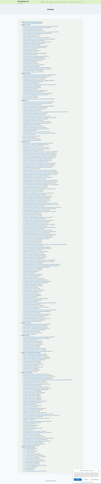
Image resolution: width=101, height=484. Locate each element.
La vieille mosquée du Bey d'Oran (30, 70)
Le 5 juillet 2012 (26, 424)
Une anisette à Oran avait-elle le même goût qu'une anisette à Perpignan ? (39, 264)
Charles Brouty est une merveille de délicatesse (33, 128)
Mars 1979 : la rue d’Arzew (28, 411)
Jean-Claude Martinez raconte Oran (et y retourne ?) (34, 388)
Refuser (86, 479)
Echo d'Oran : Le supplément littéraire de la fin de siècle (35, 230)
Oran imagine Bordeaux (28, 63)
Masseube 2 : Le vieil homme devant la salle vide (33, 418)
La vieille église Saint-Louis (29, 312)
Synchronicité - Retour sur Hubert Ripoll (31, 436)
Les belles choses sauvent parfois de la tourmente (34, 384)
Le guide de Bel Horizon (28, 83)
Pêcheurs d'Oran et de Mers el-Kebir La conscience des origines (36, 154)
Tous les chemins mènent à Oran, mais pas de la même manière (36, 231)
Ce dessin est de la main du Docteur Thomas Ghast (34, 121)
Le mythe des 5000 (27, 297)
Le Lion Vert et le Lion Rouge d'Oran (30, 317)
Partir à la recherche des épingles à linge (31, 408)
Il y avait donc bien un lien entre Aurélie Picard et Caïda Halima (36, 227)
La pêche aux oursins (27, 339)
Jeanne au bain (26, 272)
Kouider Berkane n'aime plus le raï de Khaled (32, 90)
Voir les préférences (95, 479)
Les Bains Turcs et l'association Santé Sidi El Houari (34, 27)
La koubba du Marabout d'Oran (29, 321)
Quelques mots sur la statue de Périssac (31, 194)
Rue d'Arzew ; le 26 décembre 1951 (30, 252)
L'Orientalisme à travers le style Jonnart (31, 108)
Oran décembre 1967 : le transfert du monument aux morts (35, 220)
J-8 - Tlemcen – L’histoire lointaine (30, 459)
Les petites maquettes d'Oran (29, 110)
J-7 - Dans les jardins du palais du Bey (31, 461)
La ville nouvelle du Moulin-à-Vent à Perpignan (33, 386)
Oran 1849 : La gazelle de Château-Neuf (31, 254)
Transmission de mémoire (28, 433)
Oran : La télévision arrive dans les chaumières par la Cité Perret (36, 309)
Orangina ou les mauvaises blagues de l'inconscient (34, 67)
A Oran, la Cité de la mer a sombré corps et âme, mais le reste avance (38, 31)
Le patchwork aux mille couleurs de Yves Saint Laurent (34, 103)
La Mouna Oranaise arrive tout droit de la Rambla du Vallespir (36, 224)
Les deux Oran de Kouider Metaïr (30, 81)
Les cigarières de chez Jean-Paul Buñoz (31, 218)
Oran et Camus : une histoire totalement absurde (33, 328)
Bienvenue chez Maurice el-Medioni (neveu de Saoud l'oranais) (36, 84)
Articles (42, 2)
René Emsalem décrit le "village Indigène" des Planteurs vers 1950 (37, 156)
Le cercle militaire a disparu (29, 294)
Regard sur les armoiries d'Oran (29, 240)
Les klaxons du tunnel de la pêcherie (31, 30)
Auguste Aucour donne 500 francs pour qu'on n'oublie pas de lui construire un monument (42, 244)
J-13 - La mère (26, 452)
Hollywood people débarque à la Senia (31, 43)
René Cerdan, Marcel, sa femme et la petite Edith (33, 238)
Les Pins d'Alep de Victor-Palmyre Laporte (32, 349)
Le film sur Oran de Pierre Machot (30, 409)
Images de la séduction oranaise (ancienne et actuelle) (34, 195)
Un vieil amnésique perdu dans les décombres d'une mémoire (36, 376)
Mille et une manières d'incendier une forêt (32, 53)
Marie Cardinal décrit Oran (28, 331)
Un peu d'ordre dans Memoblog (30, 23)
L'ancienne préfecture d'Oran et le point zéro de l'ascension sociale (37, 180)
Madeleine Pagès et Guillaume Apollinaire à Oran (33, 210)
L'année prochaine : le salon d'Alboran (31, 444)
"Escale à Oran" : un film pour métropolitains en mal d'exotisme (36, 157)
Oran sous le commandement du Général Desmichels (34, 248)
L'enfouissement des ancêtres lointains (31, 359)
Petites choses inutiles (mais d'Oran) (31, 278)
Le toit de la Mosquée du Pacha (30, 291)
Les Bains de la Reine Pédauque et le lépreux (32, 107)
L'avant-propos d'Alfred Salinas (29, 402)
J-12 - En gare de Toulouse (29, 453)
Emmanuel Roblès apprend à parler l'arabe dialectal (34, 324)
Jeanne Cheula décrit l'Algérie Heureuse (31, 255)
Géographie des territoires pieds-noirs (31, 40)
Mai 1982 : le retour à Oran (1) (29, 405)
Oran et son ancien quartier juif (29, 250)
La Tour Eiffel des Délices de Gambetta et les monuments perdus (37, 234)
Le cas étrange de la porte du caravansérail (32, 187)
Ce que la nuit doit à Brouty (29, 136)
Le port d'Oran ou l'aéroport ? (29, 394)
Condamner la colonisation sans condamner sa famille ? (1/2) (36, 261)
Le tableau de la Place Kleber (29, 422)
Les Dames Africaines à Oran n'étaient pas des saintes (34, 197)
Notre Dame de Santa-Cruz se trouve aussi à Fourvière (34, 177)
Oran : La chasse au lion (28, 308)
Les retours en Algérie (27, 406)
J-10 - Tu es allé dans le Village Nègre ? (31, 456)
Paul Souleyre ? (77, 2)
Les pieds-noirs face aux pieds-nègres (31, 392)
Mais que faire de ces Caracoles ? (30, 262)
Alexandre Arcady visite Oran (29, 124)
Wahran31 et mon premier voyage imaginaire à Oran (34, 441)
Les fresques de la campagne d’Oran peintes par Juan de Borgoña (37, 117)
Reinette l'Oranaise (27, 137)
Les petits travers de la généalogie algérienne (32, 389)
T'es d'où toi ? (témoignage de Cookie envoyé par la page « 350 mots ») (38, 415)
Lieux (55, 2)
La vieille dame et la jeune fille (29, 213)
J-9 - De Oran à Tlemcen (28, 458)
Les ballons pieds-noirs (28, 425)
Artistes (59, 2)
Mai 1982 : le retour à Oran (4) (29, 391)
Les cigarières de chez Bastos (29, 295)
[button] (98, 470)
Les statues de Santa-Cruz (29, 288)
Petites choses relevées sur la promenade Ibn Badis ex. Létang (36, 163)
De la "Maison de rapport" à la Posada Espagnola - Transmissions (37, 153)
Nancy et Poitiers (26, 426)
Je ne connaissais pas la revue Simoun (31, 228)
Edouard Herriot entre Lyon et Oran (30, 190)
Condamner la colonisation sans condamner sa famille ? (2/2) (36, 260)
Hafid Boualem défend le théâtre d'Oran (31, 59)
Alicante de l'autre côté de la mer (30, 268)
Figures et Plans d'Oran (28, 301)
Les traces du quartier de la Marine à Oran (32, 354)
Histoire (46, 2)
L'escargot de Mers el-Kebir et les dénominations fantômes (35, 235)
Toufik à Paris (26, 419)
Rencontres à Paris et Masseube (30, 428)
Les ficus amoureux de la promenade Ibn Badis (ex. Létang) (35, 438)
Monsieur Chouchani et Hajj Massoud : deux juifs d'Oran (35, 158)
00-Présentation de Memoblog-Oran (34, 21)
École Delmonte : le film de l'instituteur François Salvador (35, 375)
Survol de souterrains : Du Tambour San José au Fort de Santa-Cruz (37, 151)
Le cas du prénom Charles (28, 369)
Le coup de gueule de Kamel (29, 86)
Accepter (78, 479)
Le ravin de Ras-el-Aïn (28, 277)
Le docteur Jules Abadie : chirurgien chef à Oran (33, 267)
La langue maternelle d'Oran (29, 87)
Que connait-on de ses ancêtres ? (30, 364)
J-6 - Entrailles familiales (28, 462)
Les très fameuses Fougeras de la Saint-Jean (32, 185)
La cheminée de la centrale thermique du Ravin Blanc (34, 281)
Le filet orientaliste (27, 130)
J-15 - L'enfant (26, 449)
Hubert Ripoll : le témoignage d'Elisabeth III (32, 401)
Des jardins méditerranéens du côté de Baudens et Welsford (36, 337)
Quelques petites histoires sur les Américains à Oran (34, 200)
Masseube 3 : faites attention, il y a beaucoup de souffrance (36, 414)
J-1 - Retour (25, 469)
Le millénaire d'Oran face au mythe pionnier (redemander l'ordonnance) (38, 265)
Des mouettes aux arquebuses (29, 332)
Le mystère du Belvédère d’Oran (30, 274)
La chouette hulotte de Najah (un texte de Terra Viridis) (35, 93)
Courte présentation (27, 448)
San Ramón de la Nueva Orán (29, 275)
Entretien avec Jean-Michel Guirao (30, 146)
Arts (27, 100)
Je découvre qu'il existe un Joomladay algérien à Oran (34, 69)
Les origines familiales (27, 371)
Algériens (28, 73)
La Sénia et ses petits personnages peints (32, 127)
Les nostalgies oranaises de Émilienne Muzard (33, 222)
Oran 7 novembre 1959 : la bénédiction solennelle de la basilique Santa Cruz (39, 207)
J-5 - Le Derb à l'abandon (28, 463)
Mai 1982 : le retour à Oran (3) (29, 396)
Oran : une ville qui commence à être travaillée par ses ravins (36, 164)
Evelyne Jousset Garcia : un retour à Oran (32, 381)
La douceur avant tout (27, 51)
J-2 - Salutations (26, 468)
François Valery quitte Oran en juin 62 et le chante (33, 131)
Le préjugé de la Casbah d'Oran (30, 300)
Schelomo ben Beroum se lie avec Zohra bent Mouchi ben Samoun (37, 174)
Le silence (25, 429)
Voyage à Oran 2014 (30, 446)
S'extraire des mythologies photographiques (32, 355)
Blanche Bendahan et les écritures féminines (32, 327)
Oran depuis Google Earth (28, 445)
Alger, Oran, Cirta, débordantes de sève (31, 114)
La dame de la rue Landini (28, 168)
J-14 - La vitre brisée (27, 451)
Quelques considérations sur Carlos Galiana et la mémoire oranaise (37, 181)
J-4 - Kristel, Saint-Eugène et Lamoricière (32, 465)
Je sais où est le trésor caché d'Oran (31, 305)
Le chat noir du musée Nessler (29, 104)
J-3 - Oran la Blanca (27, 466)
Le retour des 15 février (28, 365)
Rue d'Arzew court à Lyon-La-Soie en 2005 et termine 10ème (36, 39)
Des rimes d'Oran (26, 334)
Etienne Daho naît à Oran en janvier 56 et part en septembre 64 (36, 133)
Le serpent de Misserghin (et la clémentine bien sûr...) (34, 432)
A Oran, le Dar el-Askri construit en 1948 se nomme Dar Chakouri (37, 208)
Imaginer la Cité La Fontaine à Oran (30, 191)
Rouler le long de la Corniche (29, 44)
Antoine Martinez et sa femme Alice (30, 120)
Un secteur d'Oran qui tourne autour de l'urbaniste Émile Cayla (36, 188)
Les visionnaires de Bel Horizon (29, 60)
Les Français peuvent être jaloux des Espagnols (33, 56)
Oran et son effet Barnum (28, 66)
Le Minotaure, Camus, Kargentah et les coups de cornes (35, 237)
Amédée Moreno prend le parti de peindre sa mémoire (34, 123)
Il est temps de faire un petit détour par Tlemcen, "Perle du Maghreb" (37, 173)
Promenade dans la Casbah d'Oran (30, 150)
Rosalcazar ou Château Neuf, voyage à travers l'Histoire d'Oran (36, 170)
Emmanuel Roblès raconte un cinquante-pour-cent (33, 148)
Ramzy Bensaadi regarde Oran (29, 29)
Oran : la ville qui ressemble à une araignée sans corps (34, 160)
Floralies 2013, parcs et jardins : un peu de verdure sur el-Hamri (36, 74)
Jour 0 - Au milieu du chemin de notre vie (32, 471)
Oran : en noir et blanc (28, 96)
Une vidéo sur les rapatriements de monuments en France (35, 193)
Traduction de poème (27, 89)
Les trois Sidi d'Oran (27, 97)
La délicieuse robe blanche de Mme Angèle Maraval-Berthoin (36, 165)
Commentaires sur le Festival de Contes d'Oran (33, 94)
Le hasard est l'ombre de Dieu (29, 385)
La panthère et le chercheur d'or (30, 242)
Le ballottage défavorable (28, 395)
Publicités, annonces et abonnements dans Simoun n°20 (35, 217)
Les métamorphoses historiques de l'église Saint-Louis (34, 167)
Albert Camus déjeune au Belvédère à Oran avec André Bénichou (37, 211)
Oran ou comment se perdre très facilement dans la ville (35, 378)
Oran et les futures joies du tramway (31, 64)
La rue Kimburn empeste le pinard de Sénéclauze (33, 198)
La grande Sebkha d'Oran (28, 347)
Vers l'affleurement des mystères (30, 366)
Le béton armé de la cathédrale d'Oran (31, 319)
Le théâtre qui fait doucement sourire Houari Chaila (34, 311)
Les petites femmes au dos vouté (30, 416)
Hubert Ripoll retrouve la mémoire (30, 442)
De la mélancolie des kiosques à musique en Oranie (34, 221)
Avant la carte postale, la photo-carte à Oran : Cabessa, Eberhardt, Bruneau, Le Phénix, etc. (42, 111)
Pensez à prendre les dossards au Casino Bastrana (34, 247)
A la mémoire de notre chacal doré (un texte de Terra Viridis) (36, 98)
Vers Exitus (70, 2)
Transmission (64, 2)
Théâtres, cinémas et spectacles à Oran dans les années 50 (36, 101)
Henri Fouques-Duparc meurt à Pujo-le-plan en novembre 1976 (36, 302)
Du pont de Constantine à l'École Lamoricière (32, 201)
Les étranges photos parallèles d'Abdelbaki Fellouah (34, 76)
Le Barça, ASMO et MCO (28, 36)
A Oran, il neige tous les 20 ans (29, 214)
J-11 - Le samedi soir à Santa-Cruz (30, 455)
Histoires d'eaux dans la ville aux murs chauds (33, 147)
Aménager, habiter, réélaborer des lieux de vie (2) (33, 357)
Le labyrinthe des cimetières (29, 361)
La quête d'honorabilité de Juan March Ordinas (33, 175)
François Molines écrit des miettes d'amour (32, 325)
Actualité (28, 24)
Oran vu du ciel (26, 134)
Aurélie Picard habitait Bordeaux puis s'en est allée (34, 233)
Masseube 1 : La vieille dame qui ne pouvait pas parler (34, 421)
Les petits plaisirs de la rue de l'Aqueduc (31, 178)
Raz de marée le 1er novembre (29, 342)
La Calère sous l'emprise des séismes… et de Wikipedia (35, 351)
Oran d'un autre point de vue (29, 34)
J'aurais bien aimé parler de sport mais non (32, 382)
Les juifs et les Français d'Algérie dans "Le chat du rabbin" (35, 106)
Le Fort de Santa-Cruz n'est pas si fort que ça (33, 315)
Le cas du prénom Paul (28, 368)
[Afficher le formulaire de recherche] (82, 2)
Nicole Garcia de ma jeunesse (29, 140)
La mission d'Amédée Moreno (29, 398)
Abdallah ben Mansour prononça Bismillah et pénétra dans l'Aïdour (37, 203)
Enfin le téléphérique (27, 54)
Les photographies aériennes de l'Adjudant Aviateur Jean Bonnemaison (38, 204)
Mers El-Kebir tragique (28, 271)
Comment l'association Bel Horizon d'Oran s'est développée (35, 80)
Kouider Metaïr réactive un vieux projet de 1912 (33, 307)
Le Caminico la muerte (28, 287)
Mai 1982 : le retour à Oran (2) (29, 399)
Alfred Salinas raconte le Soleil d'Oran (31, 205)
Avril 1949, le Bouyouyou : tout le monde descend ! (34, 314)
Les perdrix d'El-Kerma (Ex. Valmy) (30, 344)
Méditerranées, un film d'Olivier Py (30, 126)
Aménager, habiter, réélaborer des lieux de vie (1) (33, 358)
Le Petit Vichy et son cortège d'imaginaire (32, 431)
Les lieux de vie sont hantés (29, 362)
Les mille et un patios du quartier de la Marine (33, 161)
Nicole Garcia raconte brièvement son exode (32, 113)
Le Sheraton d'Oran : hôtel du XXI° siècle (31, 47)
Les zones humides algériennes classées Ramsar (33, 338)
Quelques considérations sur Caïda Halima (32, 257)
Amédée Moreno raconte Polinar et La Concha (33, 251)
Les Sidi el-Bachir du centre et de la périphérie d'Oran (34, 33)
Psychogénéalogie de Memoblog (33, 352)
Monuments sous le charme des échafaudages (33, 144)
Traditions (51, 2)
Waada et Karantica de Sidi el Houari (31, 91)
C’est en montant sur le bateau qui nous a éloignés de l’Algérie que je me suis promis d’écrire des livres (44, 379)
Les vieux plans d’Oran (28, 292)
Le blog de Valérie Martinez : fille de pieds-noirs (33, 374)
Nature (27, 335)
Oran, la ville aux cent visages (29, 241)
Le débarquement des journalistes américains (32, 282)
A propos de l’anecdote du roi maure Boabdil (32, 280)
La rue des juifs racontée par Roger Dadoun (32, 225)
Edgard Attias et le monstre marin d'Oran (31, 348)
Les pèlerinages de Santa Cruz (29, 270)
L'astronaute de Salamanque (29, 304)
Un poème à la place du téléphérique (31, 57)
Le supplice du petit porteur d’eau (30, 285)
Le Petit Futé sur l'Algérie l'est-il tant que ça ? (32, 46)
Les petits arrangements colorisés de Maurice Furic (34, 116)
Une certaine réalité (27, 49)
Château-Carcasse (27, 61)
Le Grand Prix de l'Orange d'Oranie (30, 258)
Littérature (28, 322)
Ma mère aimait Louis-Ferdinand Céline (31, 329)
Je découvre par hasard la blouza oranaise (32, 77)
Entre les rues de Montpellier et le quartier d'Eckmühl (34, 41)
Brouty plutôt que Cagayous (29, 138)
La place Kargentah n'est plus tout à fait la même (33, 37)
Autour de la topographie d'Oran (30, 341)
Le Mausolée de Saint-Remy (29, 50)
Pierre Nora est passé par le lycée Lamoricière (33, 298)
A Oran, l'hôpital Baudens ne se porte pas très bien (34, 318)
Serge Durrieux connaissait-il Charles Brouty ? (32, 118)
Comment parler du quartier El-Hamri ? (31, 79)
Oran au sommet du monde (29, 345)
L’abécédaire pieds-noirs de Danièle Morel (32, 412)
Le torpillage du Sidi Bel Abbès (29, 284)
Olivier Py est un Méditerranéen (29, 435)
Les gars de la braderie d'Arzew (30, 215)
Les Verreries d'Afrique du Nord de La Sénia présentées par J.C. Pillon (38, 184)
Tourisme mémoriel (27, 404)
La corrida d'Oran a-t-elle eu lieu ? (30, 71)
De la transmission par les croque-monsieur (32, 439)
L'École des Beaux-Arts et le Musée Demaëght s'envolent (35, 143)
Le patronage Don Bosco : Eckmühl (30, 245)
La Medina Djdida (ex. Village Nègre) (31, 290)
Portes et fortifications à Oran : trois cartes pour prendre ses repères (37, 171)
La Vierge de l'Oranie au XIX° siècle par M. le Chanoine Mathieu (36, 183)
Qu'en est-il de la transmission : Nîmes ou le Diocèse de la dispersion (37, 26)
